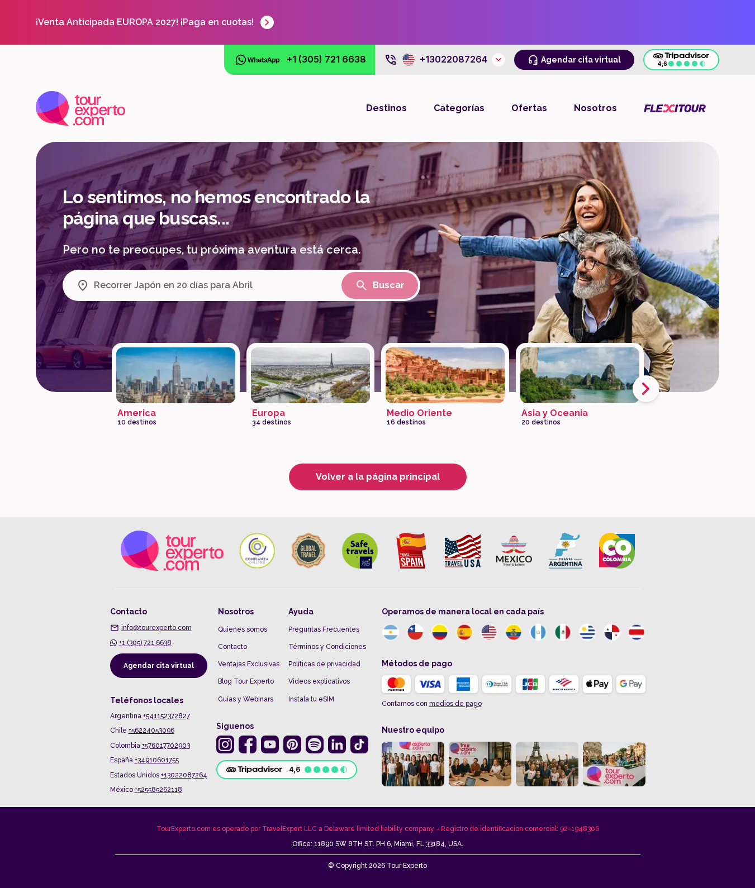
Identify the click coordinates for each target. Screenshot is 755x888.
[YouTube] (270, 744)
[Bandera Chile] (415, 632)
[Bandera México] (563, 632)
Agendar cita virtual (159, 666)
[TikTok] (359, 744)
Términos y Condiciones (327, 647)
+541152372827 (166, 716)
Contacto (232, 647)
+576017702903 (166, 745)
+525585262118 (158, 790)
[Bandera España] (464, 632)
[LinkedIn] (337, 744)
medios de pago (455, 704)
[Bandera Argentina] (391, 632)
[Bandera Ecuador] (514, 632)
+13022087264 (184, 775)
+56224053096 (151, 730)
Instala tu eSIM (311, 699)
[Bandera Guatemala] (538, 632)
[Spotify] (315, 744)
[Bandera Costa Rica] (636, 632)
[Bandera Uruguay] (587, 632)
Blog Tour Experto (246, 681)
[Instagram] (225, 744)
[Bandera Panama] (612, 632)
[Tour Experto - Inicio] (80, 108)
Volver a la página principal (378, 476)
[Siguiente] (646, 388)
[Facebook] (248, 744)
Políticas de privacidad (324, 664)
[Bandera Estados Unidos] (489, 632)
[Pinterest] (292, 744)
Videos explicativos (319, 681)
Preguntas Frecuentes (323, 629)
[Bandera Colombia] (440, 632)
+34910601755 (157, 760)
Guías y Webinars (245, 699)
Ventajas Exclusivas (248, 664)
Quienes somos (242, 629)
